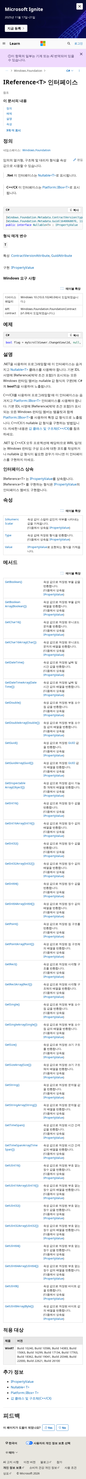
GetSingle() (12, 1004)
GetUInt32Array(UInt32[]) (21, 1226)
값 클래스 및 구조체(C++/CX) (49, 428)
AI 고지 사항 (11, 1462)
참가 (59, 1462)
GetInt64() (11, 884)
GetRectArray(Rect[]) (18, 984)
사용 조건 (71, 1467)
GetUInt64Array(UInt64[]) (21, 1266)
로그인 (78, 43)
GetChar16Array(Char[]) (20, 642)
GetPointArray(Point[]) (19, 944)
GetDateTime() (14, 662)
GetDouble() (13, 702)
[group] (43, 221)
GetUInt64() (12, 1246)
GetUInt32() (12, 1205)
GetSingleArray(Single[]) (21, 1024)
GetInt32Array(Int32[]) (19, 863)
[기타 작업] (79, 71)
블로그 (44, 1462)
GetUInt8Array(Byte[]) (19, 1306)
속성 (9, 124)
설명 (9, 119)
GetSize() (11, 1044)
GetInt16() (11, 803)
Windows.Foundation (28, 71)
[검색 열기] (69, 43)
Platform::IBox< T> (25, 1393)
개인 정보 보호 (12, 1467)
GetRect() (11, 964)
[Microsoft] (43, 43)
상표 (6, 1473)
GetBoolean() (13, 582)
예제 (9, 113)
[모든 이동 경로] (6, 71)
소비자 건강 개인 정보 (43, 1467)
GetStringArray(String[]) (21, 1105)
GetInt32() (11, 843)
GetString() (12, 1085)
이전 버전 (30, 1462)
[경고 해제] (79, 6)
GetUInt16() (12, 1165)
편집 (80, 160)
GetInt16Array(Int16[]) (19, 823)
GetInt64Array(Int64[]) (19, 904)
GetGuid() (11, 743)
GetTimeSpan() (15, 1125)
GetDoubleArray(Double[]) (22, 723)
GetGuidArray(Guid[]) (19, 763)
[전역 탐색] (4, 43)
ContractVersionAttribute (30, 255)
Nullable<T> (47, 175)
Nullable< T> (20, 1387)
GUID (71, 743)
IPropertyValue (22, 267)
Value (8, 547)
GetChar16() (13, 622)
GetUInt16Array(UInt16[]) (21, 1185)
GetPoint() (11, 924)
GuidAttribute (61, 255)
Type (8, 535)
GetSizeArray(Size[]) (18, 1065)
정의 (9, 108)
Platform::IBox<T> (55, 187)
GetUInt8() (12, 1286)
